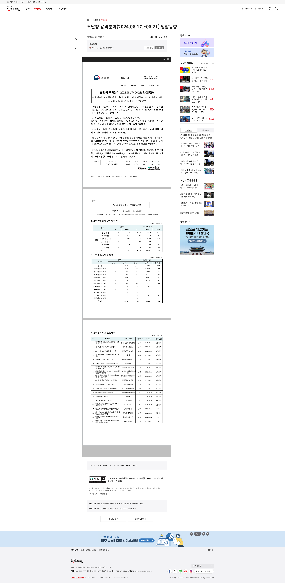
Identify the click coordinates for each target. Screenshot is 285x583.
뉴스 (28, 8)
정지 (203, 534)
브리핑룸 (38, 8)
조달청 (101, 37)
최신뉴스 (205, 130)
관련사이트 (197, 566)
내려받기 (158, 48)
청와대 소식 (246, 8)
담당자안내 (103, 494)
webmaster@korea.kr (143, 571)
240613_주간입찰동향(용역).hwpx (103, 48)
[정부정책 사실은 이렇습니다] (197, 52)
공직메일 (258, 8)
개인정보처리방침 (77, 577)
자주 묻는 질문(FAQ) (121, 577)
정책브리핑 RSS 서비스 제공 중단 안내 (94, 550)
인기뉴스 (188, 130)
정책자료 (50, 8)
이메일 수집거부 (104, 577)
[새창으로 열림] (160, 37)
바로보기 (148, 48)
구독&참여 (62, 8)
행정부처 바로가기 (203, 571)
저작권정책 (93, 494)
